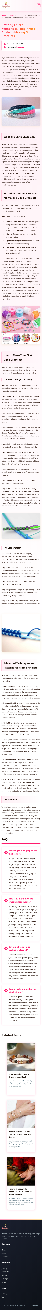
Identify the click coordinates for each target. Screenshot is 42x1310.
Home (4, 15)
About (4, 1253)
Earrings (5, 1278)
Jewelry (4, 1268)
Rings (4, 1282)
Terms (4, 1297)
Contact (5, 1257)
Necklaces (5, 1275)
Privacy (4, 1294)
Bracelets (11, 15)
